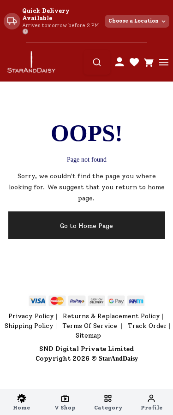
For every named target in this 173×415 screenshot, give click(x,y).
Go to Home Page (86, 226)
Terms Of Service (90, 326)
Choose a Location (133, 21)
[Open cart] (149, 62)
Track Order (147, 326)
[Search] (96, 62)
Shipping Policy (29, 326)
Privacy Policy (31, 316)
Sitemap (88, 335)
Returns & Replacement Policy (111, 316)
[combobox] (96, 62)
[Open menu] (163, 62)
